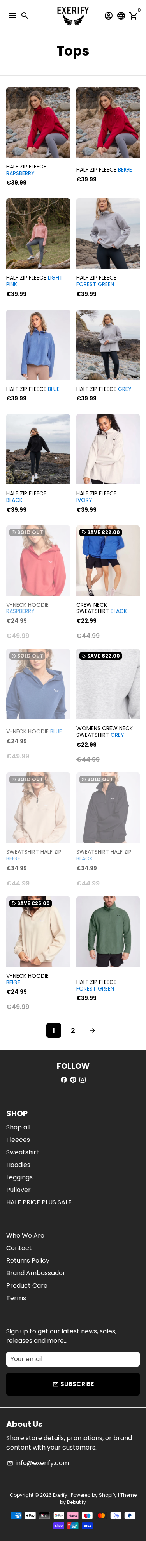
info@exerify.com (38, 1463)
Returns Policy (27, 1260)
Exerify (60, 1495)
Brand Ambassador (35, 1273)
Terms (16, 1298)
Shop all (18, 1127)
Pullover (18, 1189)
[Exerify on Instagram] (82, 1079)
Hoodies (18, 1164)
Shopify (108, 1495)
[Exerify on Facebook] (64, 1079)
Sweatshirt (22, 1152)
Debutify (76, 1502)
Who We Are (25, 1235)
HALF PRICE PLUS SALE (39, 1202)
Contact (19, 1248)
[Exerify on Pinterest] (73, 1079)
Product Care (26, 1285)
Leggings (19, 1177)
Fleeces (18, 1139)
